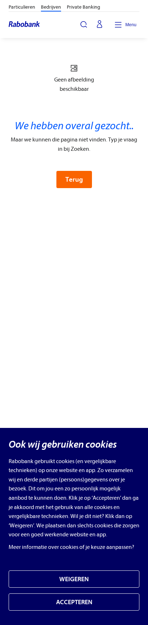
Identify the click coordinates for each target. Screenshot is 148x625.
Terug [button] (74, 179)
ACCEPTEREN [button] (74, 602)
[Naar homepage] (24, 25)
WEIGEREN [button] (74, 579)
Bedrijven (51, 7)
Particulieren (22, 7)
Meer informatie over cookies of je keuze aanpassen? (71, 547)
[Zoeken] (84, 24)
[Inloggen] (99, 24)
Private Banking (83, 7)
